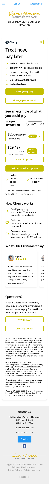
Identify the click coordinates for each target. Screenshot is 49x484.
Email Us (24, 439)
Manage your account (24, 100)
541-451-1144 (28, 428)
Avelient (36, 470)
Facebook (24, 446)
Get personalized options (24, 168)
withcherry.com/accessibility (17, 386)
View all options (24, 159)
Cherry (27, 302)
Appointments (37, 3)
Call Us (17, 3)
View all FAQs (24, 319)
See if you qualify (24, 91)
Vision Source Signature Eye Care (24, 456)
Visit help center (24, 328)
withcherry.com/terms (26, 369)
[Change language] (41, 42)
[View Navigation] (5, 4)
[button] (24, 136)
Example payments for (12, 123)
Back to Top (24, 477)
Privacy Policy (14, 470)
